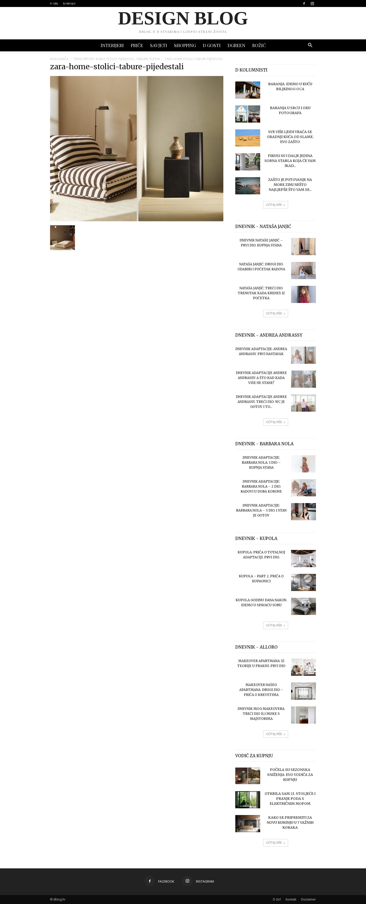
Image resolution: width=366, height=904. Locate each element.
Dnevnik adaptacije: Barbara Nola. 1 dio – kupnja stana (261, 462)
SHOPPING (185, 45)
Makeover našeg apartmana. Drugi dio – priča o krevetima (261, 690)
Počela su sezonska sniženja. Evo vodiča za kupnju (290, 774)
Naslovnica (59, 59)
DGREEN (236, 45)
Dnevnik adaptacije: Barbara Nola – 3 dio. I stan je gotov (261, 510)
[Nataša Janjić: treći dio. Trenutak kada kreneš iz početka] (303, 294)
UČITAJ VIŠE (274, 205)
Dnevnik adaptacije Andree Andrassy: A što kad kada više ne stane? (261, 378)
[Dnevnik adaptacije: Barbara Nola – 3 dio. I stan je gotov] (303, 511)
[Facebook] (304, 3)
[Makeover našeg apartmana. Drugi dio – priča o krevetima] (303, 691)
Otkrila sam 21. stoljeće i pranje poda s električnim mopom (290, 798)
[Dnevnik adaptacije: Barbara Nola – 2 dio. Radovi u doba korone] (303, 487)
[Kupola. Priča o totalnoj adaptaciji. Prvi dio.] (303, 558)
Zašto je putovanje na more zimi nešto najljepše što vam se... (290, 184)
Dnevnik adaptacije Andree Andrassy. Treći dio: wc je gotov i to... (261, 402)
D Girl (54, 3)
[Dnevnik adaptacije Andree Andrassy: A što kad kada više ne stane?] (303, 379)
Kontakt (69, 3)
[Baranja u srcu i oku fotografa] (247, 114)
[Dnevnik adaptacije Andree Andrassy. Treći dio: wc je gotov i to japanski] (303, 403)
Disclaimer (308, 899)
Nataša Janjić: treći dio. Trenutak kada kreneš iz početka (261, 293)
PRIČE (137, 45)
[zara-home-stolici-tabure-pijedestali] (136, 220)
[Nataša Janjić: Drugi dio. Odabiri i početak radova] (303, 270)
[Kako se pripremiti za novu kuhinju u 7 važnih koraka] (247, 823)
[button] (310, 45)
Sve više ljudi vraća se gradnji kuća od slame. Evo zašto (290, 137)
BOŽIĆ (259, 45)
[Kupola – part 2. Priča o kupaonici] (303, 582)
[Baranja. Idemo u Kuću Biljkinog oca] (247, 90)
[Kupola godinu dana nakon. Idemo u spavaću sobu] (303, 606)
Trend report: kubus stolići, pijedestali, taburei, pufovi (116, 59)
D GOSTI (212, 45)
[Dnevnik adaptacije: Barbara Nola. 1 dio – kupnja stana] (303, 463)
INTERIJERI (112, 45)
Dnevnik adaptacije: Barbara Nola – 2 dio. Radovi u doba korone (261, 486)
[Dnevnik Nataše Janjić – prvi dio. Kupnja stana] (303, 246)
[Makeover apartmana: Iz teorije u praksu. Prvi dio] (303, 667)
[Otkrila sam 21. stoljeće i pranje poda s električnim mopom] (247, 799)
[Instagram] (312, 3)
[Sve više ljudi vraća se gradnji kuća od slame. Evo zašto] (247, 138)
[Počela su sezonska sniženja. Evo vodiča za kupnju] (247, 775)
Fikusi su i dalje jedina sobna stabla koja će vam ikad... (290, 160)
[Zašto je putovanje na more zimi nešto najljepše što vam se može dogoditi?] (247, 185)
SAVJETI (158, 45)
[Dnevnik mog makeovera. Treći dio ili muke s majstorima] (303, 715)
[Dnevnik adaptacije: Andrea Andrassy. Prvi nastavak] (303, 355)
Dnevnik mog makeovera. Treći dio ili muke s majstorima (261, 714)
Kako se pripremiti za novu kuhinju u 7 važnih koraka (290, 822)
